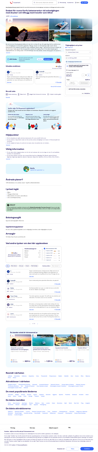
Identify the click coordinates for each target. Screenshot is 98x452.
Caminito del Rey (28, 413)
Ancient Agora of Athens (68, 384)
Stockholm (10, 404)
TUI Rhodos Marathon (13, 386)
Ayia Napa (24, 403)
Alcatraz (10, 414)
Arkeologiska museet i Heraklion (58, 386)
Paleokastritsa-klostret (24, 384)
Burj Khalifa (37, 413)
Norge (19, 396)
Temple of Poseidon (30, 386)
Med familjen (34, 265)
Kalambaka (17, 376)
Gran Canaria (16, 403)
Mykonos (88, 376)
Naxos (14, 377)
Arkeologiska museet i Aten (15, 387)
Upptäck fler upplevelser (36, 170)
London (48, 403)
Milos (82, 376)
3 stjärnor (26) (49, 255)
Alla (8, 266)
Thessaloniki (44, 376)
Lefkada (10, 376)
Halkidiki (66, 376)
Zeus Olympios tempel (42, 386)
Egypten (55, 394)
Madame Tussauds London (38, 411)
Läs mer (8, 52)
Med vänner (14, 265)
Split (65, 403)
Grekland (10, 7)
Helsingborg (43, 404)
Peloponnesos (52, 376)
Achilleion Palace (12, 384)
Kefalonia (24, 376)
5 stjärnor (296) (49, 250)
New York (76, 403)
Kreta (9, 403)
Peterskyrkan (68, 413)
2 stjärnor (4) (49, 257)
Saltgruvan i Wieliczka (81, 411)
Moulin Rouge (18, 413)
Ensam (27, 265)
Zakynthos (31, 376)
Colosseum (60, 413)
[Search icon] (34, 2)
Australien (10, 394)
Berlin (70, 403)
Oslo (30, 404)
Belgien (17, 394)
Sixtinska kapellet (19, 411)
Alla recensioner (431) (51, 248)
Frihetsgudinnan (63, 411)
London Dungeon (18, 414)
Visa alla (8, 97)
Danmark (48, 394)
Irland (87, 394)
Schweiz (29, 394)
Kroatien (81, 394)
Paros (9, 377)
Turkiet (43, 396)
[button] (78, 66)
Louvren (28, 411)
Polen (25, 396)
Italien (14, 396)
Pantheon (54, 411)
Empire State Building (79, 413)
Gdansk (17, 404)
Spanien (61, 394)
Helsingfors (24, 404)
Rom (43, 403)
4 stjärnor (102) (49, 253)
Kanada (23, 394)
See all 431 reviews (56, 86)
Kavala (77, 376)
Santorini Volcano (55, 384)
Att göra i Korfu (16, 7)
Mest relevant (55, 266)
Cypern (35, 394)
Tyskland (41, 394)
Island (9, 396)
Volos (37, 376)
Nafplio (60, 376)
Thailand (36, 396)
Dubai (53, 403)
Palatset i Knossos (80, 384)
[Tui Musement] (16, 2)
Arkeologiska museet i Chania (75, 386)
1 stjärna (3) (48, 260)
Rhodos (31, 403)
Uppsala (36, 404)
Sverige (30, 396)
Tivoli (48, 411)
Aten (72, 376)
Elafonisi (26, 387)
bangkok (88, 403)
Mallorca (37, 403)
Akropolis (34, 384)
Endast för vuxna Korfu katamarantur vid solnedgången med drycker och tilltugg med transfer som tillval (42, 7)
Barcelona (59, 403)
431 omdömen (14, 16)
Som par (21, 265)
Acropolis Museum (44, 384)
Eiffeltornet (53, 413)
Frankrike (67, 394)
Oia (22, 386)
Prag (82, 403)
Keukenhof (45, 413)
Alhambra (10, 413)
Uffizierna (10, 411)
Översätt (59, 82)
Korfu (32, 168)
